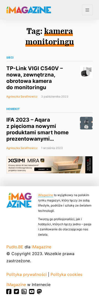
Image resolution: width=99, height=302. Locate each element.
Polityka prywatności (26, 274)
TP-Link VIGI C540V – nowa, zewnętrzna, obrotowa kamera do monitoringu (34, 77)
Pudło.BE (14, 246)
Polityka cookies (66, 274)
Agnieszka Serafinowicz (22, 96)
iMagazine (45, 195)
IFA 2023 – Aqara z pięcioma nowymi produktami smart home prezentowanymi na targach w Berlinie (37, 132)
